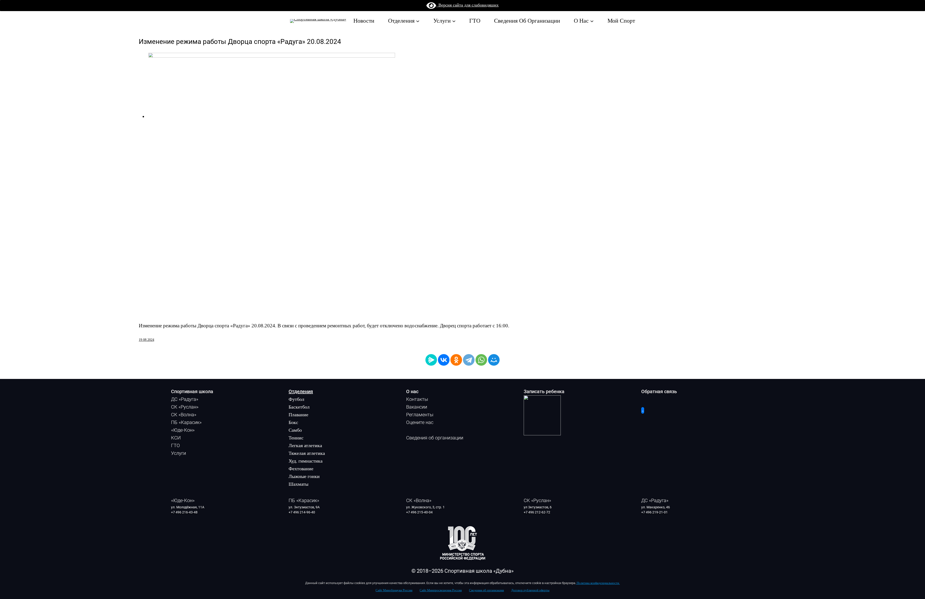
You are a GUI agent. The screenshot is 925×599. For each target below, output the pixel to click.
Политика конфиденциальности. (598, 583)
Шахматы (298, 484)
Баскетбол (299, 407)
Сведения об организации (486, 590)
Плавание (298, 414)
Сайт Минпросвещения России (441, 590)
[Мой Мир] (494, 360)
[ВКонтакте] (443, 360)
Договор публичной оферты (530, 590)
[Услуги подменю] (454, 20)
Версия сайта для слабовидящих (467, 5)
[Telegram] (469, 360)
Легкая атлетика (305, 445)
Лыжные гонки (304, 476)
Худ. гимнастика (306, 461)
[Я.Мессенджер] (431, 360)
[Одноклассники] (456, 360)
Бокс (293, 422)
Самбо (295, 430)
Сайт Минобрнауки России (394, 590)
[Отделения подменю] (417, 20)
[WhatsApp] (481, 360)
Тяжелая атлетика (307, 453)
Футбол (296, 399)
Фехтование (301, 468)
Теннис (296, 437)
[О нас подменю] (592, 20)
